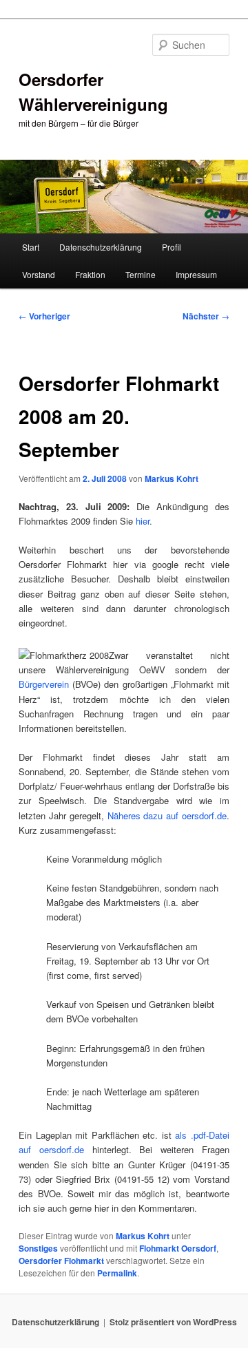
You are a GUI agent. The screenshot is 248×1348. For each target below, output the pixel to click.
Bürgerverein (44, 684)
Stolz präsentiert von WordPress (173, 1322)
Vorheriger (44, 316)
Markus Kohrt (171, 478)
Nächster (206, 316)
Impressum (196, 274)
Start (30, 247)
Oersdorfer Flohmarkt (61, 1260)
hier (142, 520)
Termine (140, 274)
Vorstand (38, 274)
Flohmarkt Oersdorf (177, 1248)
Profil (171, 247)
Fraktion (90, 274)
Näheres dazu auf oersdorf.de (167, 815)
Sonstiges (38, 1248)
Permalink (117, 1273)
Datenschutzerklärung (100, 247)
